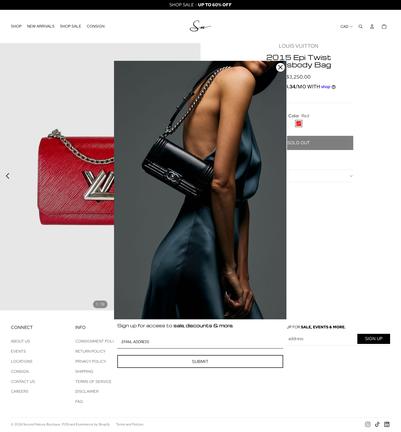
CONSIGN (20, 371)
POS (65, 424)
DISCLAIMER (86, 391)
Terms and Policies (129, 424)
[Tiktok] (377, 424)
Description (257, 175)
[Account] (372, 26)
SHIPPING (84, 371)
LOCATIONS (21, 361)
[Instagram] (367, 424)
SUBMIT (200, 361)
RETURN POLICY (90, 351)
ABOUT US (20, 341)
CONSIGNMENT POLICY (97, 341)
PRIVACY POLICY (90, 361)
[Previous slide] (6, 177)
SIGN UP (373, 338)
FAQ (79, 401)
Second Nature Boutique (41, 424)
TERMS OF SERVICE (93, 381)
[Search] (361, 26)
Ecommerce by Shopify (93, 424)
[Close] (280, 67)
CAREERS (19, 391)
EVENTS (18, 351)
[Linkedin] (387, 424)
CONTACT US (23, 381)
